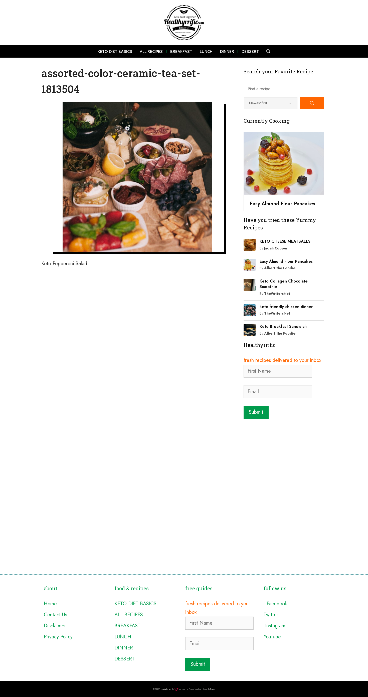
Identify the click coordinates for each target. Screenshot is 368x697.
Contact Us (55, 614)
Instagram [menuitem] (274, 625)
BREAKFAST (181, 51)
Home (50, 603)
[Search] (312, 103)
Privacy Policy (58, 636)
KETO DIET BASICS (115, 51)
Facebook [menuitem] (275, 603)
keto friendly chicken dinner (286, 307)
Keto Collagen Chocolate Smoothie (284, 284)
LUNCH (206, 51)
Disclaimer (55, 625)
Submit (256, 412)
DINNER (227, 51)
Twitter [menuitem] (271, 614)
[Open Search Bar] (268, 51)
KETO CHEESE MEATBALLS (285, 241)
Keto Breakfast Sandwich (283, 326)
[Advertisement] (284, 455)
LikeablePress (208, 689)
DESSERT (250, 51)
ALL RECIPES (151, 51)
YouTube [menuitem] (272, 636)
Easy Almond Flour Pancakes (286, 261)
